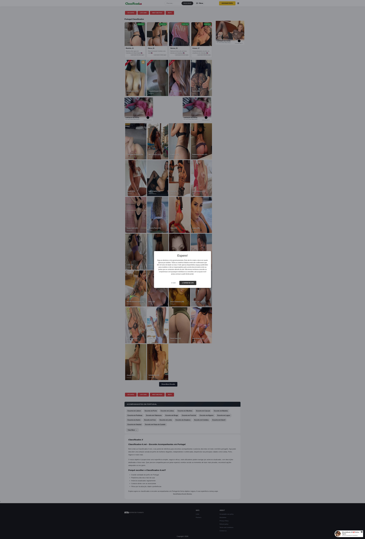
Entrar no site (188, 283)
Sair (174, 283)
